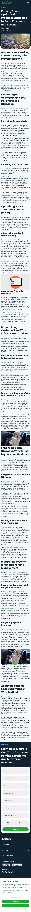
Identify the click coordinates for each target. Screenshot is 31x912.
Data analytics (5, 169)
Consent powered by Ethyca (22, 909)
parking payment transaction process (12, 375)
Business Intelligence (14, 547)
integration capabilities (15, 665)
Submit (15, 829)
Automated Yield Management (17, 313)
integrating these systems (11, 609)
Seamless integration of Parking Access (13, 629)
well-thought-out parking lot (11, 481)
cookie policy (16, 890)
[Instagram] (6, 872)
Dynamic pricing (6, 240)
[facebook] (2, 872)
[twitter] (9, 872)
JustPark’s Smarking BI (17, 177)
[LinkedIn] (12, 872)
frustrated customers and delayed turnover (15, 369)
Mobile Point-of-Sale (14, 415)
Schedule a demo (22, 737)
